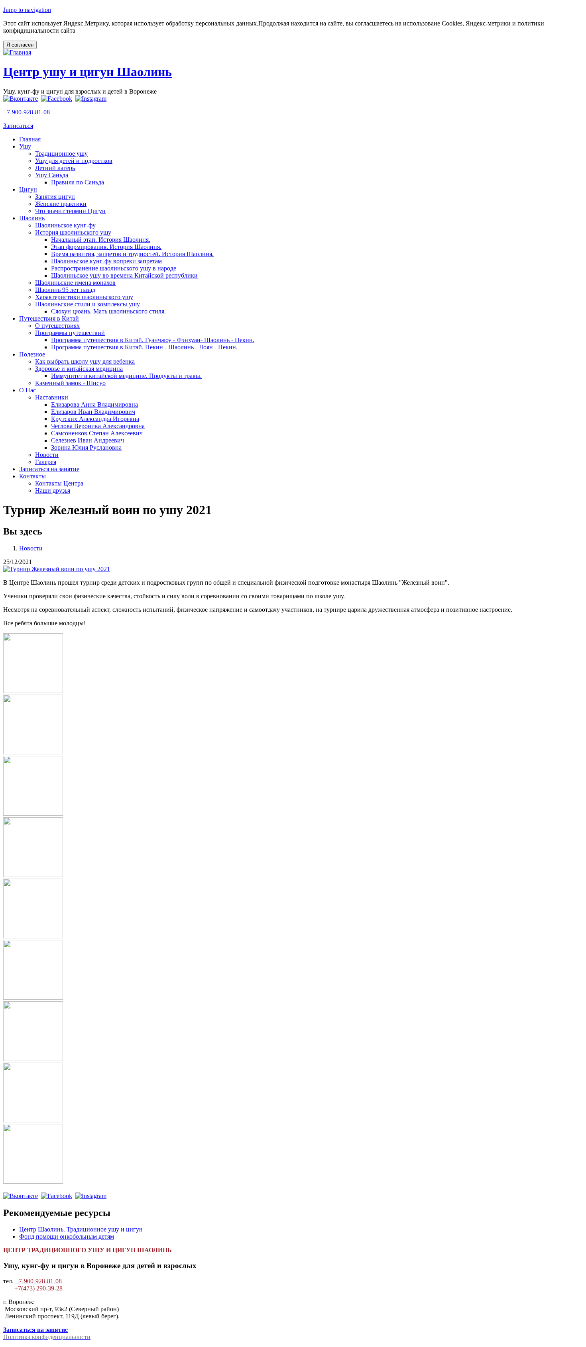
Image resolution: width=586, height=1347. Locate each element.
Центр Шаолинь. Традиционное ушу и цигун (81, 1229)
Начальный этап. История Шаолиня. (100, 239)
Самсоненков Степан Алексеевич (97, 433)
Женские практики (61, 203)
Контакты (32, 476)
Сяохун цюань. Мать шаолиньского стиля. (108, 311)
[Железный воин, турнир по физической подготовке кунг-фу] (56, 569)
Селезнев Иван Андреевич (87, 440)
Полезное (32, 354)
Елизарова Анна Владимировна (94, 404)
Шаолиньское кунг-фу (65, 225)
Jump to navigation (27, 9)
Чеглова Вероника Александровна (98, 426)
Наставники (51, 397)
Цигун (28, 189)
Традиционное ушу (61, 153)
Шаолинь (32, 218)
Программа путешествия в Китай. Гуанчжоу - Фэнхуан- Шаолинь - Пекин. (152, 340)
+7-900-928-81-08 (26, 112)
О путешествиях (57, 325)
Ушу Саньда (51, 175)
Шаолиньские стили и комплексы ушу (87, 304)
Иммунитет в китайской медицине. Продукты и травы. (126, 375)
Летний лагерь (55, 167)
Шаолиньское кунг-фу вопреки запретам (106, 261)
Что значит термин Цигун (70, 211)
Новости (47, 454)
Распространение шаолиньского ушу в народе (113, 268)
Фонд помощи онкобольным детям (66, 1236)
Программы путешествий (70, 332)
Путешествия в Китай (49, 318)
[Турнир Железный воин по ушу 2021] (33, 690)
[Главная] (17, 52)
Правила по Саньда (77, 182)
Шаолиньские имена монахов (75, 282)
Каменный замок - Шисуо (70, 383)
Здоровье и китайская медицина (79, 368)
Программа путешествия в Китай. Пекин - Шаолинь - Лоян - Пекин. (144, 347)
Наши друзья (52, 490)
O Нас (27, 390)
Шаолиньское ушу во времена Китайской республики (124, 275)
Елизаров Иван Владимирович (93, 411)
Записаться (18, 125)
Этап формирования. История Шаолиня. (106, 246)
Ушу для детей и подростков (73, 160)
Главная (30, 139)
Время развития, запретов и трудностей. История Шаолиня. (132, 254)
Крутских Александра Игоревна (95, 418)
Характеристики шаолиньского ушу (84, 297)
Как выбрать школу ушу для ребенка (85, 361)
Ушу (25, 146)
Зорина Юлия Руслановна (86, 447)
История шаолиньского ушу (73, 232)
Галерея (45, 461)
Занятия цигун (55, 196)
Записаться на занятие (49, 469)
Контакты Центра (59, 483)
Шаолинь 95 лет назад (65, 289)
